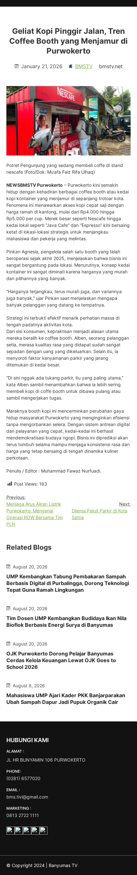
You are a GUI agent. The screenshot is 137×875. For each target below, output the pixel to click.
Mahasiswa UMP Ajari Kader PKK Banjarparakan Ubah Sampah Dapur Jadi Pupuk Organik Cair (65, 698)
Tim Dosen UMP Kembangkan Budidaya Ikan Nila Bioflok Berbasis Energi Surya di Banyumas (66, 621)
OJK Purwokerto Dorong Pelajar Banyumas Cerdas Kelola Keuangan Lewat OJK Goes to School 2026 (61, 660)
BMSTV (84, 66)
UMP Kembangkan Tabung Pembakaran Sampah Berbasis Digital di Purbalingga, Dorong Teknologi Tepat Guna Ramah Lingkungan (67, 583)
